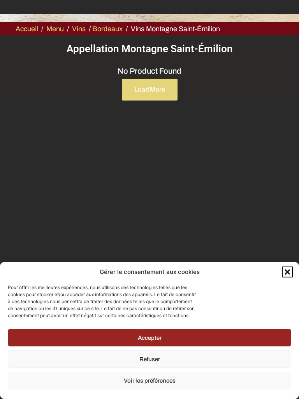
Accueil (27, 29)
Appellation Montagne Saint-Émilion (150, 49)
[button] (287, 272)
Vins (79, 29)
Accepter (150, 338)
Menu (55, 29)
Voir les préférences (150, 381)
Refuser (149, 359)
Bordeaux (107, 29)
